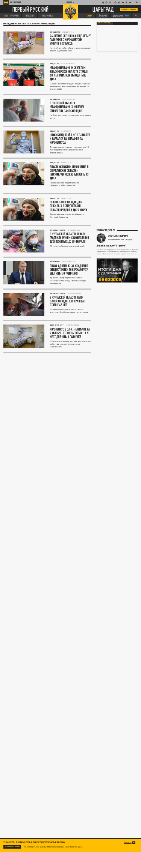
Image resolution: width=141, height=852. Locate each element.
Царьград (103, 9)
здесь (79, 847)
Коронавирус (55, 32)
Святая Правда (104, 23)
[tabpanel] (117, 270)
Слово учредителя (106, 229)
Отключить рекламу (128, 9)
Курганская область (57, 230)
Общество (54, 64)
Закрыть (128, 842)
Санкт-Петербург (57, 325)
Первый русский (30, 9)
